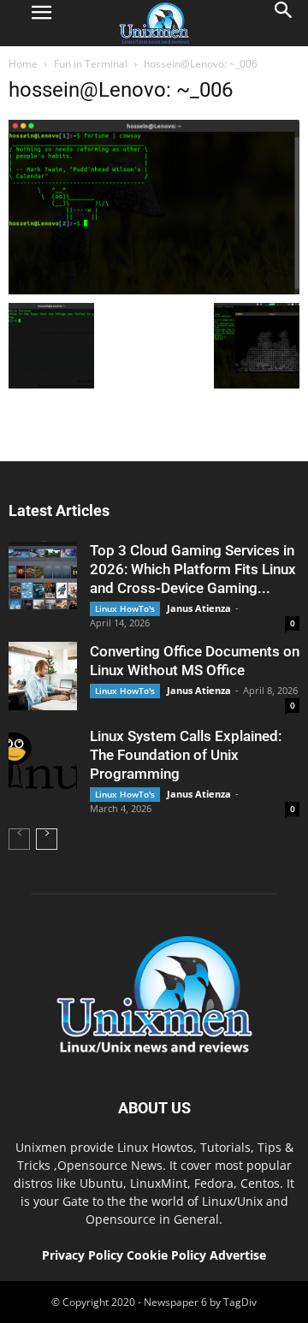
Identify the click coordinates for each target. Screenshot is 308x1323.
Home (23, 63)
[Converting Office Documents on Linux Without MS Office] (43, 676)
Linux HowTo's (125, 608)
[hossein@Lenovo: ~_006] (154, 290)
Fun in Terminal (90, 63)
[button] (284, 23)
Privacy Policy (82, 1255)
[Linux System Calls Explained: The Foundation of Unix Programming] (43, 761)
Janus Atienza (199, 608)
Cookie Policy (168, 1255)
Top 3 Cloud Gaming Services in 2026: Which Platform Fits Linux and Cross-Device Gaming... (193, 569)
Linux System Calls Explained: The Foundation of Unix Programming (185, 754)
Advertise (238, 1255)
